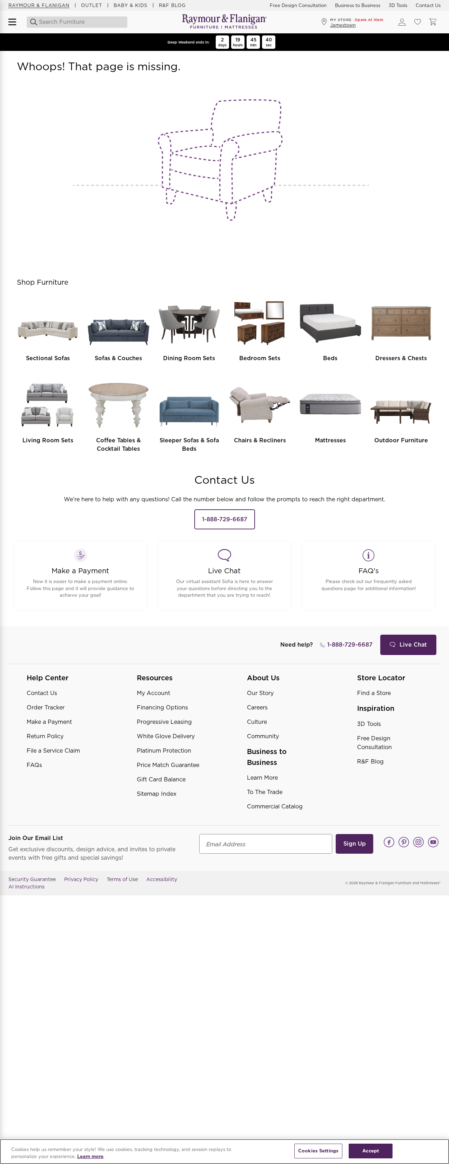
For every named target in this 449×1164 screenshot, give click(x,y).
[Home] (224, 22)
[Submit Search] (31, 22)
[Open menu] (15, 22)
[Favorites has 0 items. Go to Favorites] (417, 22)
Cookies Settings (318, 1150)
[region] (224, 1151)
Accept (370, 1150)
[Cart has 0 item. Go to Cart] (432, 22)
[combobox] (76, 22)
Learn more (90, 1156)
